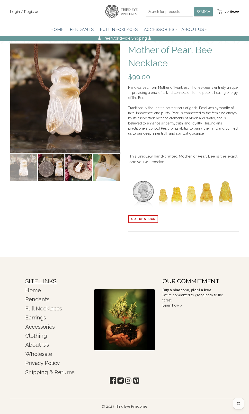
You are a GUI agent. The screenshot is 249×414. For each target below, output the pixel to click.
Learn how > (172, 305)
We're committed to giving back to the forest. (192, 295)
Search (203, 12)
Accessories (159, 29)
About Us (192, 29)
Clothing (36, 336)
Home (57, 29)
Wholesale (38, 354)
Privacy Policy (42, 363)
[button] (112, 380)
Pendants (82, 29)
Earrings (35, 317)
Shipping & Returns (49, 372)
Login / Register (24, 11)
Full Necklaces (119, 29)
